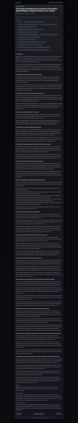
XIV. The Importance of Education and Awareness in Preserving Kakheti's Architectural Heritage (33, 47)
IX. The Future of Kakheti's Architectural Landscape (49, 34)
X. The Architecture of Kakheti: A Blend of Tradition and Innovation (28, 37)
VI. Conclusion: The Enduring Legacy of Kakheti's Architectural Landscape (30, 29)
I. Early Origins (19, 21)
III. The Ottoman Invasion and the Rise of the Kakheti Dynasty (27, 24)
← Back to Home (18, 2)
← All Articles (19, 413)
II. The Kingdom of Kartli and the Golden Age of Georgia (33, 21)
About (47, 417)
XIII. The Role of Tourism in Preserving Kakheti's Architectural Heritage (29, 44)
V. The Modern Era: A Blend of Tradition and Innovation (26, 26)
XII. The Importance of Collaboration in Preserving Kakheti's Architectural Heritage (31, 42)
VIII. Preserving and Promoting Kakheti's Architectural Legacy (27, 34)
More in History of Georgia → (39, 413)
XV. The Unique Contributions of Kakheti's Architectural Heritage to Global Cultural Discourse (33, 49)
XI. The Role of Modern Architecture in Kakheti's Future (26, 39)
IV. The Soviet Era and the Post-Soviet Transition (48, 24)
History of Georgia (20, 6)
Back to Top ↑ (59, 413)
